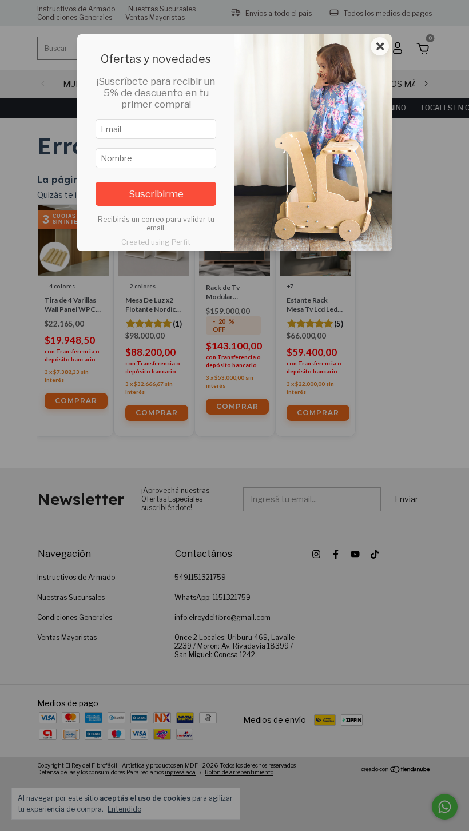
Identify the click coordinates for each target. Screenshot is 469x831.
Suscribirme (156, 194)
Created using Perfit (155, 242)
